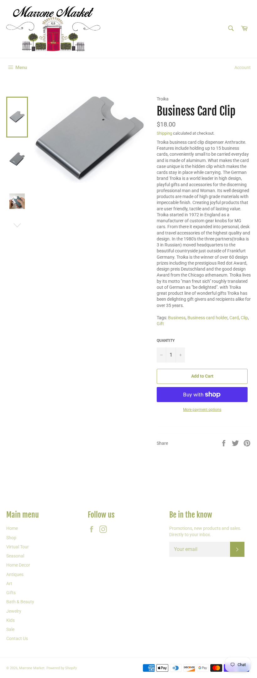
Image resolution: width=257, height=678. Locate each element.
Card (234, 317)
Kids (10, 620)
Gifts (11, 592)
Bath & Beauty (20, 601)
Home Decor (18, 565)
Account (242, 67)
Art (9, 583)
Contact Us (17, 638)
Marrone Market (32, 668)
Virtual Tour (17, 546)
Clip (244, 317)
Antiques (15, 574)
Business (177, 317)
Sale (10, 629)
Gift (160, 323)
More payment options (202, 409)
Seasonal (15, 555)
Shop (11, 537)
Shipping (164, 133)
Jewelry (13, 611)
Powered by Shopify (61, 668)
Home (12, 528)
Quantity (166, 340)
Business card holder (207, 317)
